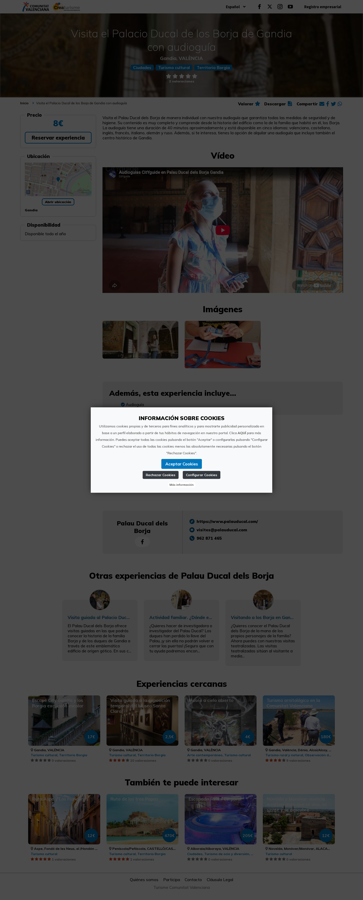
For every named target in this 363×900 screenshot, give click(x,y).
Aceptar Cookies (181, 463)
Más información (182, 485)
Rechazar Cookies (160, 475)
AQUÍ (242, 433)
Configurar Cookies (201, 475)
